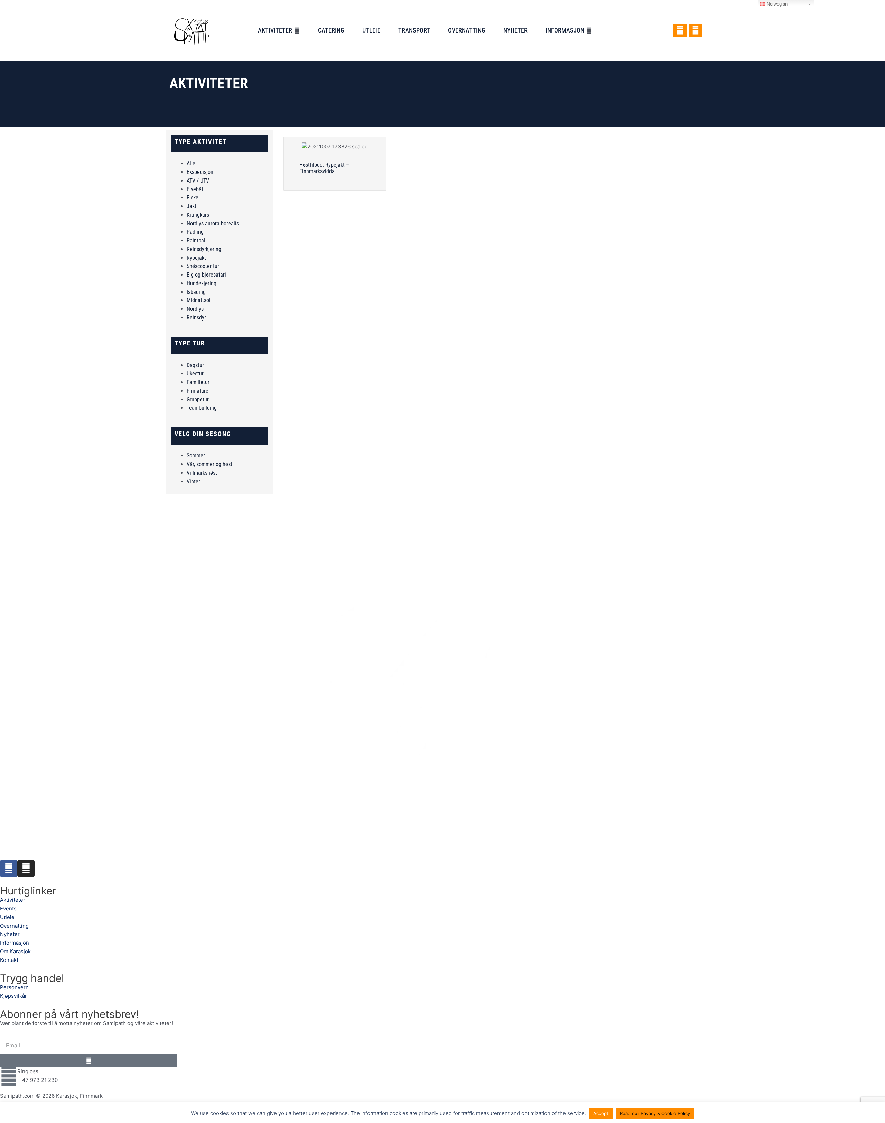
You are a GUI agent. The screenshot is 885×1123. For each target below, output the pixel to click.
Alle (191, 163)
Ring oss (27, 1071)
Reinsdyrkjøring (204, 249)
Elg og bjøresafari (206, 274)
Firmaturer (198, 391)
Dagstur (195, 365)
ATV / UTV (198, 180)
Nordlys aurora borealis (213, 223)
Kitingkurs (198, 215)
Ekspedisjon (200, 172)
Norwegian (776, 4)
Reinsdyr (196, 317)
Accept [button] (600, 1113)
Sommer (196, 455)
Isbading (196, 292)
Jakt (191, 206)
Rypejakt (196, 257)
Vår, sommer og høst (209, 464)
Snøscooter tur (203, 266)
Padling (195, 232)
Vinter (193, 481)
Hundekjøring (201, 283)
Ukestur (195, 373)
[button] (279, 31)
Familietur (198, 382)
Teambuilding (202, 408)
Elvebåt (195, 189)
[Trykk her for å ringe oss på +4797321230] (8, 1076)
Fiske (192, 197)
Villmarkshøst (202, 473)
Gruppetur (198, 399)
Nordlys (195, 309)
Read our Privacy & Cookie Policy (655, 1113)
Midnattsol (199, 300)
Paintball (197, 240)
